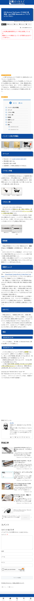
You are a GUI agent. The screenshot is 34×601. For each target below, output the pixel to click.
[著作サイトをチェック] (11, 437)
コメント (4, 534)
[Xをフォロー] (13, 437)
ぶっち (12, 423)
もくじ (15, 103)
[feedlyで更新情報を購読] (27, 437)
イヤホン (29, 24)
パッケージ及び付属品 (13, 107)
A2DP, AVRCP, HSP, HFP (19, 159)
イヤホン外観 (11, 112)
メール (3, 556)
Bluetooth (11, 24)
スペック (10, 110)
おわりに (10, 122)
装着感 (9, 117)
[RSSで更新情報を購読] (29, 437)
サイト (3, 562)
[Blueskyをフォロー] (15, 437)
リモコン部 (10, 114)
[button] (30, 349)
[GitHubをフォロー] (22, 437)
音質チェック (11, 119)
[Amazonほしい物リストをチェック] (20, 437)
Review (4, 24)
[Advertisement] (17, 57)
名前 (2, 551)
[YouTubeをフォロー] (18, 437)
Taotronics (23, 24)
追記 (9, 124)
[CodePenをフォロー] (24, 437)
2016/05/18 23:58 (14, 126)
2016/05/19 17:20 (14, 129)
